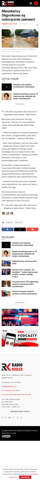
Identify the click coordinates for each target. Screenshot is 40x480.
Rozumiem (25, 477)
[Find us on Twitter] (13, 417)
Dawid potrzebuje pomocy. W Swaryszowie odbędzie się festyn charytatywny (25, 96)
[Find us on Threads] (17, 417)
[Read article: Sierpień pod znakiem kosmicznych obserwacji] (7, 87)
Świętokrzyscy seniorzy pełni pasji (24, 262)
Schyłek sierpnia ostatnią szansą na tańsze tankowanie (24, 292)
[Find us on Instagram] (5, 417)
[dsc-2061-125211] (7, 213)
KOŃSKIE (9, 222)
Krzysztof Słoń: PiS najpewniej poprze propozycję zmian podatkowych (25, 283)
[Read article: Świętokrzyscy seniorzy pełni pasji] (6, 263)
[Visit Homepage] (8, 3)
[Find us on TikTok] (21, 417)
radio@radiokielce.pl (9, 387)
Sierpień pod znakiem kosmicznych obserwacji (23, 85)
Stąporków (18, 222)
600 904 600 (26, 395)
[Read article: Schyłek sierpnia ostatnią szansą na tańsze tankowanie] (6, 293)
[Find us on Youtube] (9, 417)
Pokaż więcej (20, 104)
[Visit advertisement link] (20, 317)
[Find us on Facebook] (2, 417)
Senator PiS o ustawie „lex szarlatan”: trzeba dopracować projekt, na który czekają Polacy (25, 273)
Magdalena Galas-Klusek (9, 24)
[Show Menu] (31, 3)
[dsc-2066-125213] (3, 213)
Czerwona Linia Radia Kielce (11, 395)
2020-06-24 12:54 (25, 24)
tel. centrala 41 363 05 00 (11, 391)
